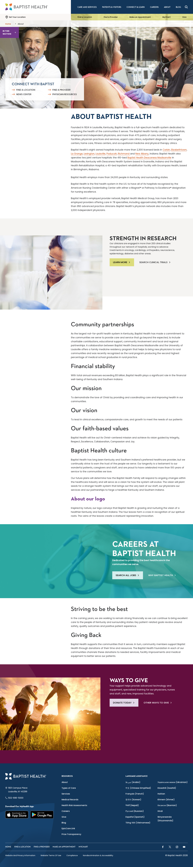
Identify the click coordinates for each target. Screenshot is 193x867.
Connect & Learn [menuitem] (136, 7)
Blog (64, 822)
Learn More (120, 262)
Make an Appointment (140, 17)
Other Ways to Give (156, 702)
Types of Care (69, 788)
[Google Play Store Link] (42, 815)
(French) (135, 793)
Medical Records (70, 799)
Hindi (160, 811)
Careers (66, 811)
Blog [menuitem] (178, 7)
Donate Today (122, 702)
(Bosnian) (167, 805)
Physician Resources (64, 94)
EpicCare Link (68, 828)
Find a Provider (111, 17)
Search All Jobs (126, 575)
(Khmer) (166, 799)
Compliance (72, 855)
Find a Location (84, 17)
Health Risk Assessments (74, 805)
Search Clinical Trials (153, 262)
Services (66, 793)
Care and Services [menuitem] (87, 7)
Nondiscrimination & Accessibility (98, 855)
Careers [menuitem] (154, 7)
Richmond (124, 153)
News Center (23, 94)
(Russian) (135, 811)
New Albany (142, 153)
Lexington (89, 153)
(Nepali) (132, 805)
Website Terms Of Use (51, 855)
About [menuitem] (167, 7)
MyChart (166, 17)
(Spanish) (135, 817)
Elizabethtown (179, 149)
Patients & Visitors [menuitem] (111, 7)
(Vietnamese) (138, 822)
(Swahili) (167, 788)
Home (8, 847)
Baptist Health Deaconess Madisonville (149, 157)
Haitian (161, 793)
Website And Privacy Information (20, 855)
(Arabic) (133, 782)
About (65, 782)
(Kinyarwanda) (165, 819)
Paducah (111, 153)
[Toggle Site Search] (186, 7)
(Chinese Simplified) (138, 788)
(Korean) (133, 799)
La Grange (77, 153)
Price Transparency (71, 834)
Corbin (166, 149)
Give (184, 17)
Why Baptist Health (160, 575)
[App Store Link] (16, 815)
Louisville (100, 153)
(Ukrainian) (173, 782)
